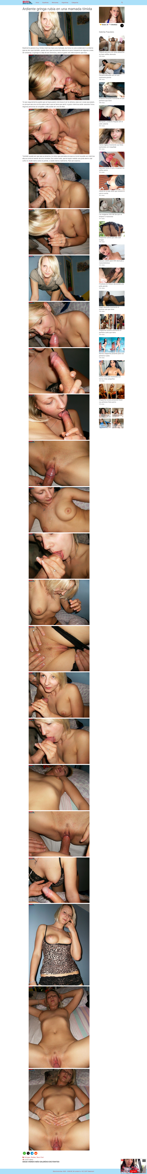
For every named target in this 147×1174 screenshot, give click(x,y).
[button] (24, 1153)
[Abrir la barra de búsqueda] (122, 2)
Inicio (37, 2)
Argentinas (65, 2)
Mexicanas (55, 2)
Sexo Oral (39, 1157)
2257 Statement (89, 1171)
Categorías (75, 2)
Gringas (27, 1157)
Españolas (45, 2)
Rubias (33, 1157)
